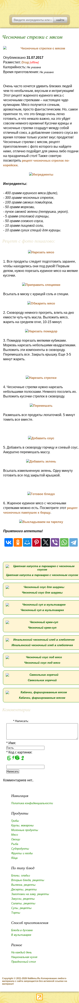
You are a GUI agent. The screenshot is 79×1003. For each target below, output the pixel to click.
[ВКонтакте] (8, 542)
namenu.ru (39, 6)
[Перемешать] (41, 405)
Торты (15, 912)
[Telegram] (73, 542)
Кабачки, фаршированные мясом (42, 697)
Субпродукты (20, 848)
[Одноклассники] (18, 542)
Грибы (15, 820)
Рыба (14, 844)
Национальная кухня (24, 957)
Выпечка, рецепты (23, 884)
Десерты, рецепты (24, 889)
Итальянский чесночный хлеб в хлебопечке (42, 645)
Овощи (15, 839)
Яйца (14, 858)
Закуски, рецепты (23, 898)
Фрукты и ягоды (22, 853)
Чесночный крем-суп (42, 627)
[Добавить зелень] (41, 461)
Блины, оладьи (20, 875)
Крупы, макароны (22, 825)
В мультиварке (21, 934)
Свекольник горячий (42, 680)
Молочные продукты (24, 830)
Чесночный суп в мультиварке (42, 610)
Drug (25, 62)
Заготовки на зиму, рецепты (30, 894)
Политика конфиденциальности (32, 803)
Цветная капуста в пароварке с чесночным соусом (42, 575)
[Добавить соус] (41, 438)
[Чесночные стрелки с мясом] (41, 48)
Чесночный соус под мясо (42, 662)
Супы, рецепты (21, 908)
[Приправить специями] (41, 285)
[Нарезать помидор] (41, 331)
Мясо (14, 834)
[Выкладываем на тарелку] (41, 522)
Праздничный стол (23, 961)
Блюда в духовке (22, 930)
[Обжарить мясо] (41, 303)
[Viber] (55, 542)
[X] (46, 542)
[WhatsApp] (64, 542)
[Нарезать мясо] (41, 252)
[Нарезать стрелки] (41, 377)
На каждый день (21, 952)
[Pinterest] (36, 542)
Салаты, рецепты (23, 903)
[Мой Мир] (27, 542)
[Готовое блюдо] (41, 494)
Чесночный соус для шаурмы (42, 592)
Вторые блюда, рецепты (27, 880)
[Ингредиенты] (41, 174)
